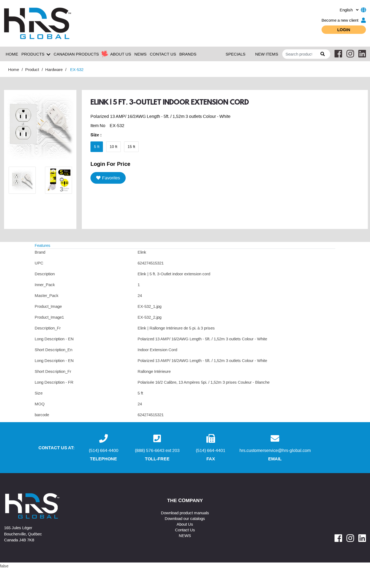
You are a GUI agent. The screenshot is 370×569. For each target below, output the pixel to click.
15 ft (131, 146)
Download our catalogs (185, 518)
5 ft (96, 146)
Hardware (54, 69)
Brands (187, 54)
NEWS (140, 54)
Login (343, 29)
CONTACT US (163, 54)
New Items (266, 54)
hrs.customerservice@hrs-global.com (275, 450)
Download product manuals (185, 512)
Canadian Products (76, 54)
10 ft (113, 146)
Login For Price (110, 163)
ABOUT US (120, 54)
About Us (185, 524)
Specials (235, 54)
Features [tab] (42, 245)
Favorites (111, 178)
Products (32, 54)
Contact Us (185, 530)
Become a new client (340, 20)
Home (12, 54)
